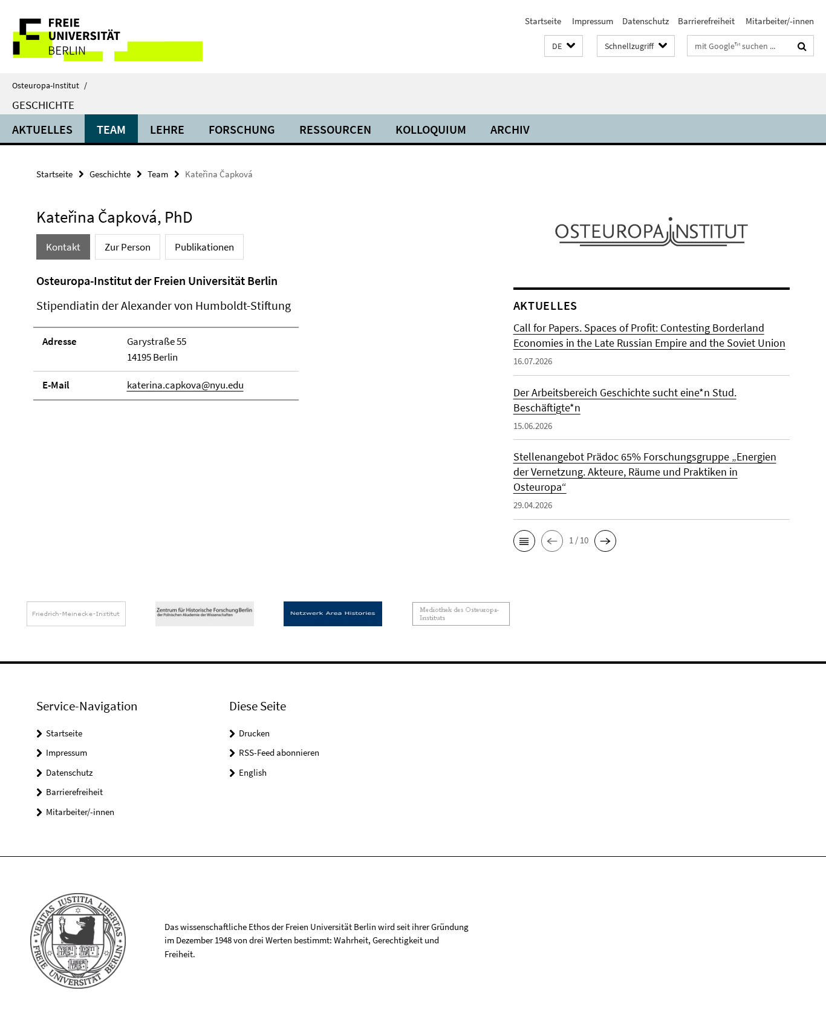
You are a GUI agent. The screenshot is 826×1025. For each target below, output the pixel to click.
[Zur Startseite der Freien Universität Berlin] (101, 36)
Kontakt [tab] (63, 247)
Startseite (543, 21)
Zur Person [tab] (128, 247)
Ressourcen (335, 129)
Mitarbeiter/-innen (779, 21)
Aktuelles (42, 129)
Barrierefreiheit (706, 21)
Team (111, 129)
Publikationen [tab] (204, 247)
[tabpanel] (252, 342)
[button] (563, 46)
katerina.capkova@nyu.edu (185, 384)
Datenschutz (645, 21)
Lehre (167, 129)
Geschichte (43, 104)
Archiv (510, 129)
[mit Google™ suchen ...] (802, 46)
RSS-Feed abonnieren (279, 752)
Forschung (242, 129)
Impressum (591, 21)
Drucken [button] (254, 733)
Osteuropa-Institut (49, 85)
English (253, 772)
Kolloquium (430, 129)
